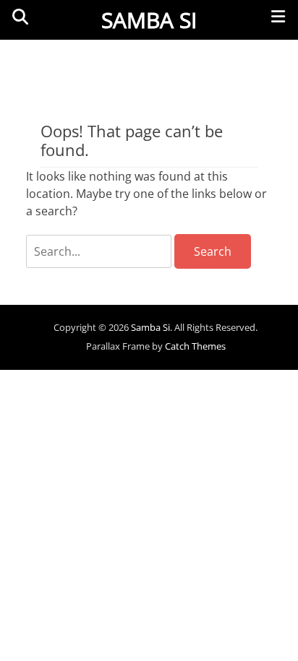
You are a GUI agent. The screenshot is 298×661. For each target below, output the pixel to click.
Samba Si (149, 20)
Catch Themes (195, 346)
